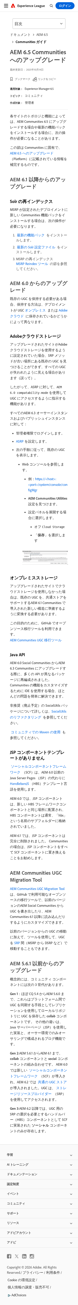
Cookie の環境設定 (21, 1280)
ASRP (20, 441)
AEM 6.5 (42, 34)
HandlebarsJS (19, 783)
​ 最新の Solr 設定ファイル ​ (36, 247)
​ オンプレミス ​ (35, 310)
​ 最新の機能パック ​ (31, 235)
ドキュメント (20, 34)
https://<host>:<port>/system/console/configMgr (48, 484)
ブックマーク (22, 79)
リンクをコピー (47, 79)
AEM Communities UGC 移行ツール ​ (36, 640)
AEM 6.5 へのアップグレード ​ (32, 153)
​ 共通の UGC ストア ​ (52, 1082)
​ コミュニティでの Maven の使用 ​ (35, 732)
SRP (17, 943)
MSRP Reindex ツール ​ (32, 263)
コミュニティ (34, 96)
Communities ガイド (31, 42)
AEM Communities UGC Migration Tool (37, 888)
